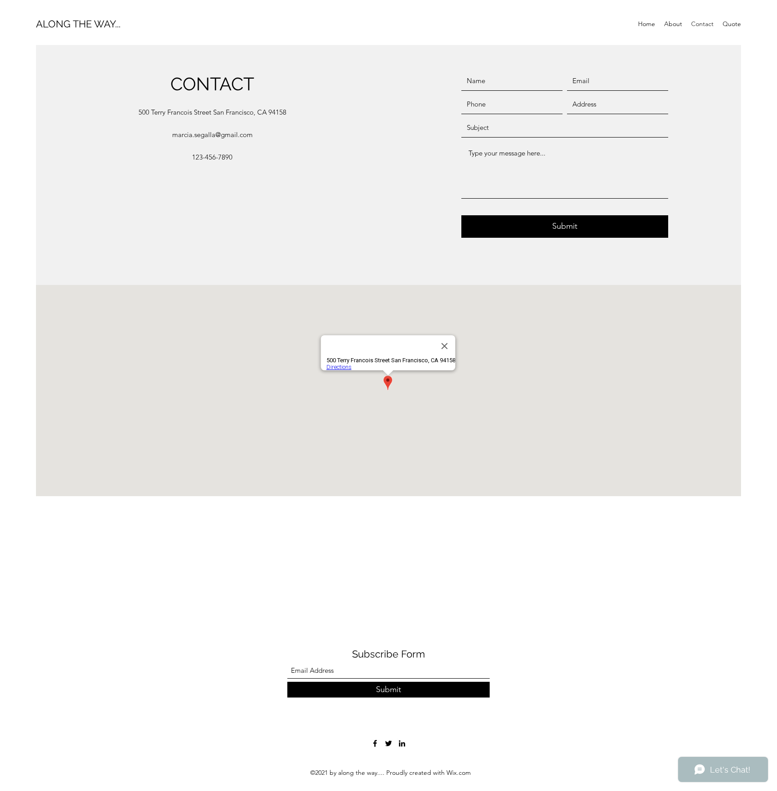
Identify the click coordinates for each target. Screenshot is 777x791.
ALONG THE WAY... (78, 24)
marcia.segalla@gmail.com (212, 134)
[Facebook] (375, 743)
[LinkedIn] (401, 743)
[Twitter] (388, 743)
